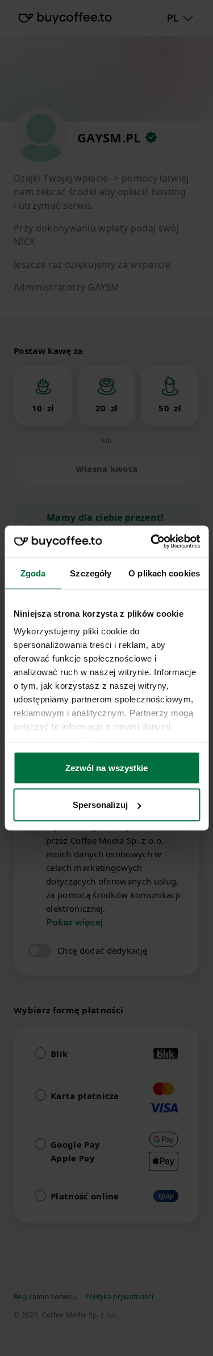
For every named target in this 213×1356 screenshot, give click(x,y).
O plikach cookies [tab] (164, 573)
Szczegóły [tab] (90, 573)
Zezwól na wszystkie (106, 767)
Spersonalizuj (100, 805)
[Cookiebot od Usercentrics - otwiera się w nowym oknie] (151, 541)
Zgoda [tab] (33, 573)
